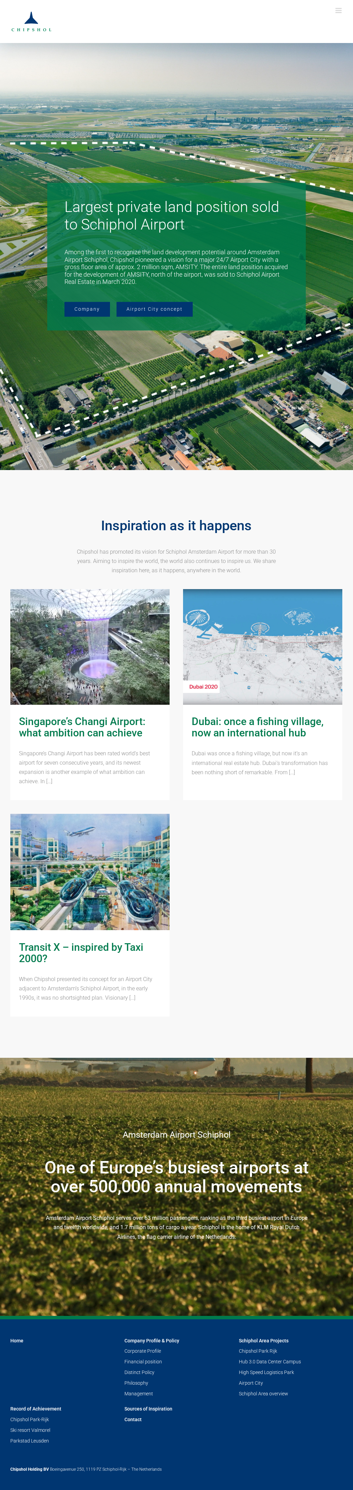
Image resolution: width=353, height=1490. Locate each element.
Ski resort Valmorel (30, 1430)
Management (138, 1393)
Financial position (143, 1361)
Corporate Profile (142, 1351)
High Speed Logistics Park (266, 1372)
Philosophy (136, 1383)
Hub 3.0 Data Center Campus (270, 1361)
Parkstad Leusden (29, 1441)
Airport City (251, 1383)
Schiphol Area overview (263, 1393)
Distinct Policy (139, 1372)
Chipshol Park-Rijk (29, 1419)
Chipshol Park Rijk (258, 1351)
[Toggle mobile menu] (339, 10)
